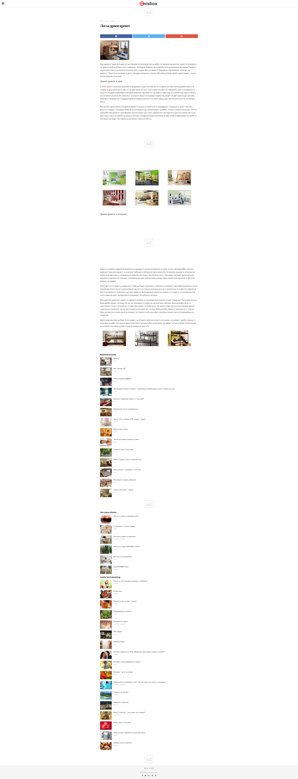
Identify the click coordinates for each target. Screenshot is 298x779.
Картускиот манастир (121, 702)
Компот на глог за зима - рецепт (125, 601)
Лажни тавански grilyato (122, 378)
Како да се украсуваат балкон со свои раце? (128, 399)
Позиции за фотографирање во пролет (127, 662)
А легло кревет (106, 86)
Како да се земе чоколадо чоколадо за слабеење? (130, 581)
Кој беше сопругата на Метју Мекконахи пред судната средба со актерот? (139, 652)
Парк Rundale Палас (121, 566)
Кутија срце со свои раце (122, 722)
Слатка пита (117, 591)
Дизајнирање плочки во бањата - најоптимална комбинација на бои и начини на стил (143, 389)
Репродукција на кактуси (122, 611)
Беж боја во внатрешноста (122, 556)
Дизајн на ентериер (110, 21)
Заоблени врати (118, 641)
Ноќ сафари (117, 631)
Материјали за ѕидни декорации (124, 480)
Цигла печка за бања (120, 429)
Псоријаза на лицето (120, 621)
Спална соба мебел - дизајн (123, 490)
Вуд (101, 64)
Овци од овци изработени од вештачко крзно (129, 732)
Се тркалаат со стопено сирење (124, 526)
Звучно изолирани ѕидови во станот (126, 439)
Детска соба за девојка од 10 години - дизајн (129, 419)
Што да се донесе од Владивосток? (125, 516)
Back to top (149, 768)
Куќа (101, 21)
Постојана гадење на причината (124, 536)
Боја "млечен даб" (119, 368)
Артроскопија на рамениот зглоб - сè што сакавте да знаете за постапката (139, 682)
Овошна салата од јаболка (122, 743)
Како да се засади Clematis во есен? (126, 546)
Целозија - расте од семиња (123, 672)
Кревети (116, 358)
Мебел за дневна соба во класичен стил (127, 459)
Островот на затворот (121, 692)
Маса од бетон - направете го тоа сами (127, 469)
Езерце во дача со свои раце (123, 449)
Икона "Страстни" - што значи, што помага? (129, 712)
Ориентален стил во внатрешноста (125, 409)
